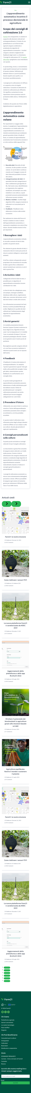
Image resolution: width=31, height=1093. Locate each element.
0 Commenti (9, 633)
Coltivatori (4, 1043)
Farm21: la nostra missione (15, 537)
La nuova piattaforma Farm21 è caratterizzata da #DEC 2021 (15, 625)
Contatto (4, 1061)
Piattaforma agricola (7, 1020)
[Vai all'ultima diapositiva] (6, 504)
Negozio (3, 1030)
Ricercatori (4, 1046)
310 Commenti (9, 681)
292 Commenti (9, 542)
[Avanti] (16, 504)
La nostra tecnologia (7, 1025)
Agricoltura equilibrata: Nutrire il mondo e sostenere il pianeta (15, 771)
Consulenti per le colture (8, 1038)
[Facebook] (2, 1012)
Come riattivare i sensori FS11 (15, 580)
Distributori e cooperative (9, 1048)
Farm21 (5, 36)
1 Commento (9, 731)
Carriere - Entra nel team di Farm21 (12, 1059)
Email (2, 1080)
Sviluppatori (5, 1040)
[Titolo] (29, 2)
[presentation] (15, 520)
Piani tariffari (5, 1027)
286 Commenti (9, 585)
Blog (15, 10)
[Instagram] (8, 1012)
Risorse (3, 1064)
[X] (5, 1012)
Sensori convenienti (7, 1022)
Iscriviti (15, 1083)
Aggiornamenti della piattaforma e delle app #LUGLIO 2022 (15, 673)
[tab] (7, 968)
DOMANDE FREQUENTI (8, 1056)
